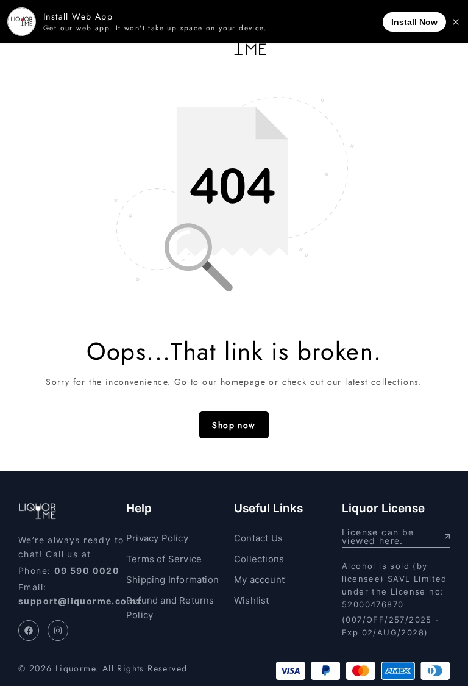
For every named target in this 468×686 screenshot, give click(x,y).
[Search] (425, 44)
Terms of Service (164, 559)
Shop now (233, 425)
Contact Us (258, 538)
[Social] (28, 630)
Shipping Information (172, 579)
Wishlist (251, 600)
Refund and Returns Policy (170, 608)
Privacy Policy (157, 538)
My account (259, 579)
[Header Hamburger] (25, 44)
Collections (259, 559)
